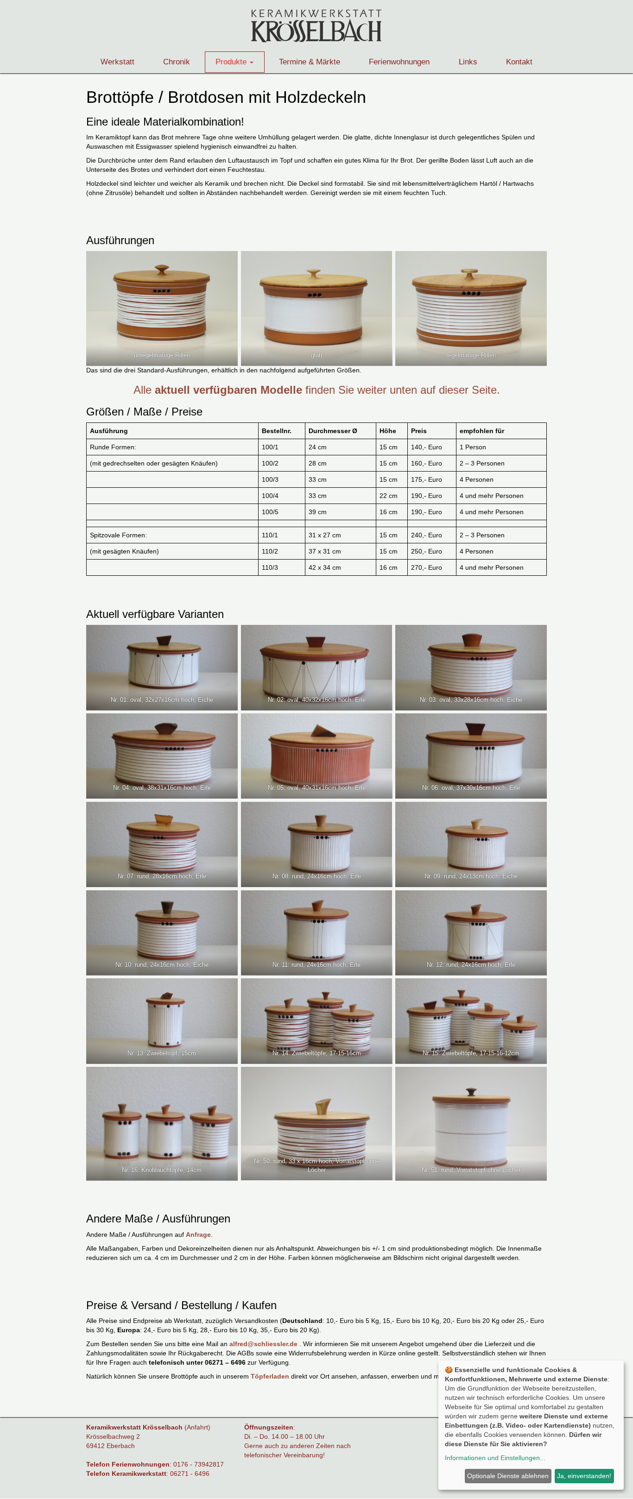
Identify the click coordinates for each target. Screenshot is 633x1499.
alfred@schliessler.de (263, 1344)
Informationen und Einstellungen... (495, 1457)
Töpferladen (270, 1376)
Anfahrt (197, 1427)
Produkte (232, 61)
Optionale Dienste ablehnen (508, 1476)
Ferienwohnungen (399, 61)
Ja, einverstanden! (584, 1476)
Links (468, 61)
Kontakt (519, 61)
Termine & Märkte (309, 61)
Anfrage (198, 1234)
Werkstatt (117, 61)
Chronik (176, 61)
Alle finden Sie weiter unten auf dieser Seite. (316, 390)
